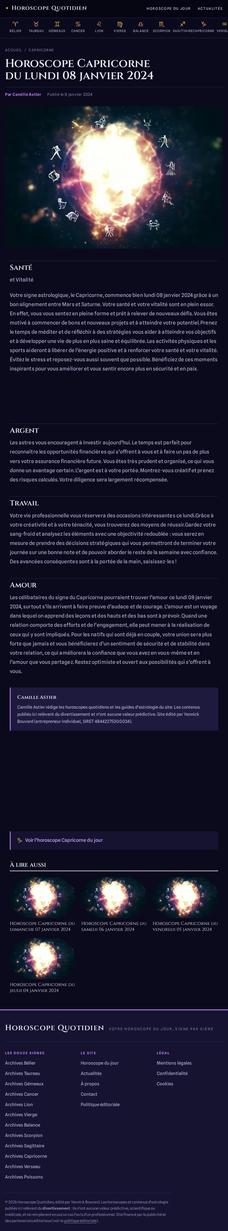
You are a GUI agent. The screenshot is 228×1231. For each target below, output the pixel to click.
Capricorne (41, 50)
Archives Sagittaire (24, 1146)
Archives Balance (22, 1125)
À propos (90, 1084)
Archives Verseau (22, 1166)
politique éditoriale (80, 1221)
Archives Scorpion (24, 1135)
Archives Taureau (22, 1073)
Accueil (13, 50)
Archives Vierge (21, 1114)
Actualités (210, 9)
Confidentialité (172, 1073)
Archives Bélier (20, 1063)
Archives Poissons (24, 1177)
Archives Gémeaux (24, 1084)
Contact (89, 1094)
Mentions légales (174, 1063)
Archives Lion (19, 1104)
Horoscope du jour (169, 9)
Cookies (165, 1084)
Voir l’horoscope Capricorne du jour (60, 840)
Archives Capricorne (26, 1156)
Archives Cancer (22, 1094)
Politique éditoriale (100, 1104)
